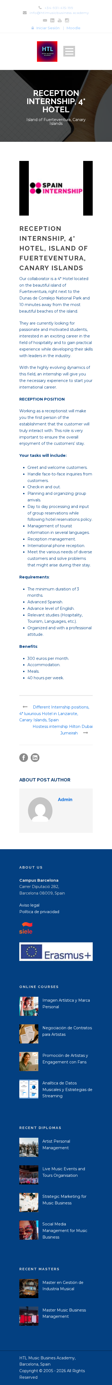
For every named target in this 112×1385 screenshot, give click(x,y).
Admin (65, 799)
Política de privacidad (39, 911)
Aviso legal (29, 905)
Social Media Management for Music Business (64, 1231)
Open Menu (69, 51)
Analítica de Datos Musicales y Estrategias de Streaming (67, 1090)
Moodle (73, 28)
